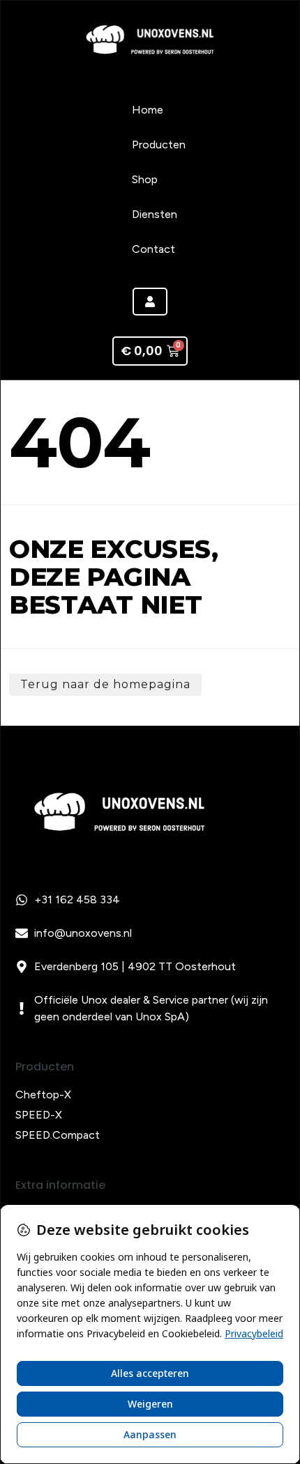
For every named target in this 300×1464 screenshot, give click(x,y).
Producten (159, 144)
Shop (145, 179)
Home (147, 109)
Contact (153, 249)
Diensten (154, 214)
